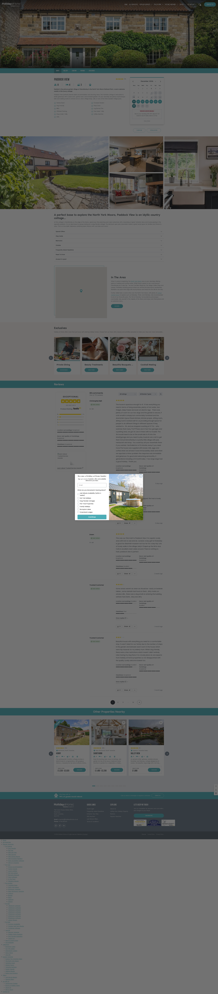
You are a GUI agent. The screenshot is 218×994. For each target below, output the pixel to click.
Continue (92, 517)
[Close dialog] (140, 476)
